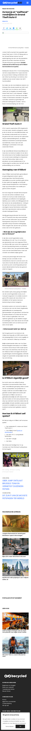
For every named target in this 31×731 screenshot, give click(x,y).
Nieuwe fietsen (6, 691)
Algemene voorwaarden (9, 701)
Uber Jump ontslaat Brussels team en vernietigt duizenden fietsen (12, 484)
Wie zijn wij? (5, 705)
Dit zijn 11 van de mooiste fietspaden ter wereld (14, 497)
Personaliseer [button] (10, 726)
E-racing (6, 470)
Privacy (4, 699)
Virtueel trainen (8, 472)
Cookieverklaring (7, 703)
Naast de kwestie (8, 9)
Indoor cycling (15, 470)
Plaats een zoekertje (8, 687)
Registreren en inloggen (8, 685)
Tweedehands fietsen (8, 689)
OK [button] (20, 726)
